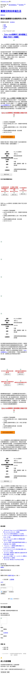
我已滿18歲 (3, 672)
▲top (2, 582)
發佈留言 (3, 593)
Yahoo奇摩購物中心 (5, 105)
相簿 (4, 25)
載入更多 (3, 584)
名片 (4, 28)
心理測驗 (11, 579)
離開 (8, 672)
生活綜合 (12, 22)
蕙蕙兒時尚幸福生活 (11, 11)
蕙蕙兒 (2, 567)
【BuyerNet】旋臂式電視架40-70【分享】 (13, 533)
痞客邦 (9, 575)
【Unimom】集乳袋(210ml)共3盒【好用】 (13, 559)
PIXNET (6, 653)
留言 (13, 575)
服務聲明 (16, 655)
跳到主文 (3, 15)
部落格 (5, 26)
